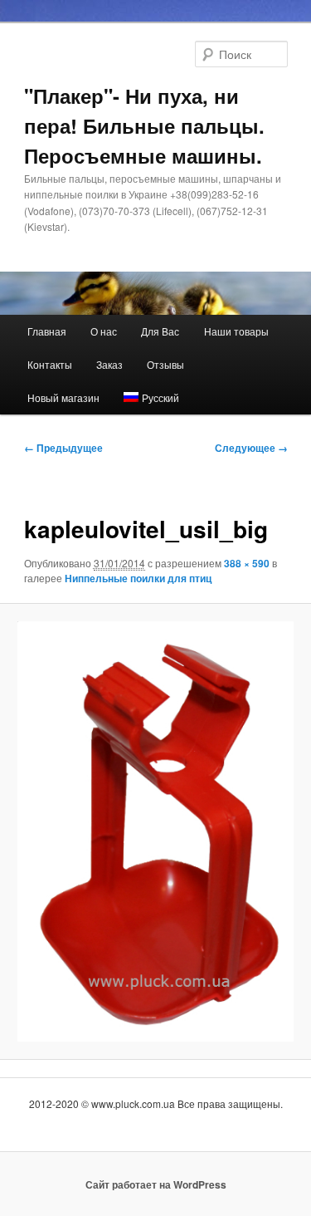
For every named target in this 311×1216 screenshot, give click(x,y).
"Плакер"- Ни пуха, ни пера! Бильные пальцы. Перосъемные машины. (144, 125)
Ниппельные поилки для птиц (138, 578)
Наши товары (236, 331)
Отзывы (165, 364)
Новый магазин (63, 397)
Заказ (109, 364)
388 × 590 (247, 563)
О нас (103, 331)
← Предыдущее (63, 447)
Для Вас (160, 331)
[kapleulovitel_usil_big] (155, 831)
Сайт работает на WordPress (155, 1184)
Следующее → (251, 447)
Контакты (49, 364)
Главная (46, 331)
